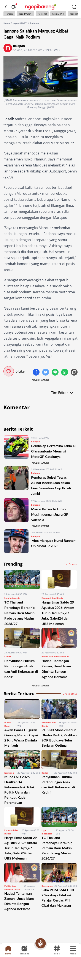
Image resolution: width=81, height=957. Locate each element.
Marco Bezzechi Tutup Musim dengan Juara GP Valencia (49, 515)
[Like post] (8, 371)
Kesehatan (47, 885)
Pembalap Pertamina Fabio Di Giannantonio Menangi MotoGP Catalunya (53, 451)
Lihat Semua (70, 564)
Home (6, 23)
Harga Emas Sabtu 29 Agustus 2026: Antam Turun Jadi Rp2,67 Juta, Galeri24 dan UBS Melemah (57, 613)
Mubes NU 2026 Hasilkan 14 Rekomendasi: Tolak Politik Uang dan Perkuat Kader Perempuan (19, 789)
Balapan (34, 23)
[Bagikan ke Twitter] (46, 372)
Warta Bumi (7, 724)
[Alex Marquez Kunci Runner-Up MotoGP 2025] (16, 541)
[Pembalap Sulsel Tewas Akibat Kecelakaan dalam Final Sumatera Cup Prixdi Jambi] (16, 481)
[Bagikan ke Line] (55, 372)
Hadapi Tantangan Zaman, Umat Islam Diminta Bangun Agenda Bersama (19, 901)
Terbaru (9, 13)
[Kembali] (6, 6)
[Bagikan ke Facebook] (36, 372)
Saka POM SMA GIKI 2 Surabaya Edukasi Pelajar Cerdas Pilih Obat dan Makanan (57, 897)
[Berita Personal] (40, 943)
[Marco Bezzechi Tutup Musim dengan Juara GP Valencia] (16, 510)
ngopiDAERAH (25, 13)
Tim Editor (59, 392)
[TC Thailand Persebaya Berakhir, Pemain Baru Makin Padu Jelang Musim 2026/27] (22, 579)
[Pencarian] (74, 6)
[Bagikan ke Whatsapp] (65, 372)
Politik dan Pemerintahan (55, 656)
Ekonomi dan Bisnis (52, 597)
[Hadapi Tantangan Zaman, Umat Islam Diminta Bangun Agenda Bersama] (59, 638)
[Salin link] (74, 372)
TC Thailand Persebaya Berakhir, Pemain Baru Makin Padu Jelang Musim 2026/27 (19, 613)
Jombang (9, 772)
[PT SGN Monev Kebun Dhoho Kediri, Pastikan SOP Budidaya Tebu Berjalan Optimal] (59, 709)
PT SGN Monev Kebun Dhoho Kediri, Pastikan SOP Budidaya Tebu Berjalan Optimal (59, 737)
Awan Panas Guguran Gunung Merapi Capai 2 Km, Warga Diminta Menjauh (21, 737)
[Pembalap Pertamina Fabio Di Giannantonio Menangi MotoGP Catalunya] (16, 447)
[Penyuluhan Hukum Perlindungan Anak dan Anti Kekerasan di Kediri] (22, 638)
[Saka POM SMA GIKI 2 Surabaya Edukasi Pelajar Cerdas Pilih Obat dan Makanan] (59, 872)
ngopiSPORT (58, 13)
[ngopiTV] (13, 6)
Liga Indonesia (12, 597)
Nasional (42, 13)
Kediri (7, 656)
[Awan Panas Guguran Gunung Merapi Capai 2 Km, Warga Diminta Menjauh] (22, 709)
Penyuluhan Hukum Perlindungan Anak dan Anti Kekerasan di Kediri (58, 784)
